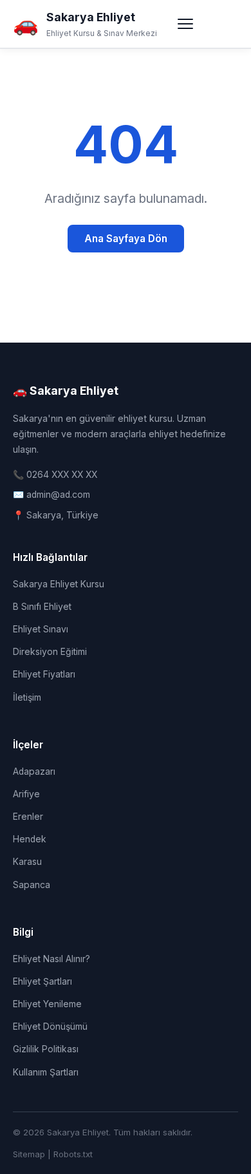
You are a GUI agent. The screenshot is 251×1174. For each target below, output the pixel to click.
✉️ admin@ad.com (51, 494)
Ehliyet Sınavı (40, 629)
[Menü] (185, 24)
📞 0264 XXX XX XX (55, 474)
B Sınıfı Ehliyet (42, 606)
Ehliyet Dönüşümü (50, 1026)
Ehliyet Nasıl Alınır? (51, 959)
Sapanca (31, 885)
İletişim (27, 697)
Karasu (27, 862)
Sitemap (29, 1154)
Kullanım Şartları (46, 1072)
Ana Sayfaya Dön (125, 238)
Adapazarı (34, 771)
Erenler (28, 816)
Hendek (29, 839)
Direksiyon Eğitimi (50, 652)
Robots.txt (73, 1154)
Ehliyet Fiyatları (44, 674)
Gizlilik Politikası (46, 1049)
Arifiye (26, 794)
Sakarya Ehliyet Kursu (58, 584)
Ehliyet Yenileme (47, 1004)
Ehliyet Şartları (42, 981)
